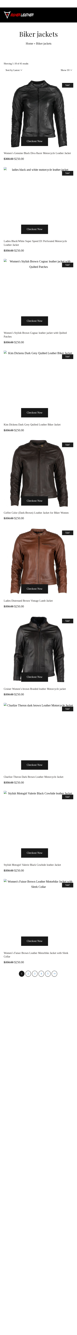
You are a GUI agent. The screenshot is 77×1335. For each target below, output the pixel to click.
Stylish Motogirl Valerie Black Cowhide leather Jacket (32, 864)
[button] (16, 148)
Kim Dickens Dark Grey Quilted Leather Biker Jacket (32, 424)
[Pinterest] (47, 1324)
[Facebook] (30, 1324)
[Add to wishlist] (52, 148)
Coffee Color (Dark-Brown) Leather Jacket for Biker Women (36, 512)
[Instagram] (38, 1324)
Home (29, 43)
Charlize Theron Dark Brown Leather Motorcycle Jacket (33, 777)
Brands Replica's (23, 1207)
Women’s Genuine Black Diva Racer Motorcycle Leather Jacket (37, 153)
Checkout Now (34, 141)
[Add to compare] (60, 148)
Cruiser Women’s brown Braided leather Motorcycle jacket (35, 689)
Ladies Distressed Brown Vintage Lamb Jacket (28, 600)
